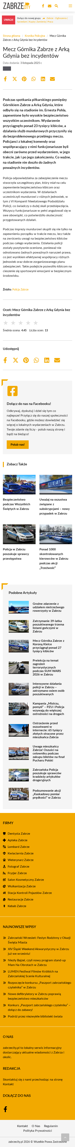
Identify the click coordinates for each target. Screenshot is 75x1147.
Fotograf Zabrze (18, 866)
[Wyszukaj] (56, 6)
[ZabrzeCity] (16, 6)
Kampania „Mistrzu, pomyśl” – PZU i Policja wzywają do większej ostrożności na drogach (48, 709)
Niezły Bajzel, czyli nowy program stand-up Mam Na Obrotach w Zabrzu (37, 963)
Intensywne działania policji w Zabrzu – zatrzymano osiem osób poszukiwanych (48, 689)
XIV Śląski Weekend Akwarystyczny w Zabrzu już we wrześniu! (38, 951)
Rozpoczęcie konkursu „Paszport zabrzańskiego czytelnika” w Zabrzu (39, 985)
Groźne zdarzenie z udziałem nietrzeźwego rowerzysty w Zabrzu (48, 607)
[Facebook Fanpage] (43, 6)
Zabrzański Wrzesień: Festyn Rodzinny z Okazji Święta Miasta (39, 940)
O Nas (36, 1126)
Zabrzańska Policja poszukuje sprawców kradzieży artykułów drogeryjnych (47, 775)
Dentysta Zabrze (19, 833)
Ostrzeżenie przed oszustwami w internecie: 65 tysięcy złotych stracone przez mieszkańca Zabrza (48, 730)
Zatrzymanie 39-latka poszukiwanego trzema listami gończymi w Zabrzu (48, 626)
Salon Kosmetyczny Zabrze (26, 879)
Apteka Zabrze (17, 840)
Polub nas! (18, 444)
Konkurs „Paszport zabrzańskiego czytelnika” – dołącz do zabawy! (39, 1007)
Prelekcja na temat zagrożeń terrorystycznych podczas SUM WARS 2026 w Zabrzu (47, 667)
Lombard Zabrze (18, 846)
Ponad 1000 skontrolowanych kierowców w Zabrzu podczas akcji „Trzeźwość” (53, 559)
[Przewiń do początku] (65, 1137)
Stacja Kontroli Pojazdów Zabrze (30, 892)
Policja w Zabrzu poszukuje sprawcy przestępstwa (16, 554)
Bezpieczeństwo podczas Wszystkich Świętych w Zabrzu (16, 504)
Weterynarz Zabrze (20, 860)
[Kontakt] (49, 6)
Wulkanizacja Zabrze (22, 886)
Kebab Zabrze (17, 906)
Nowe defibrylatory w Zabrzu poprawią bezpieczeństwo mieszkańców (34, 996)
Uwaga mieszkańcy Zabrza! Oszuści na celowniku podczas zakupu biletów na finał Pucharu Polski (48, 753)
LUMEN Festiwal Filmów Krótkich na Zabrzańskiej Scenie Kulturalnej (33, 974)
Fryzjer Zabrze (17, 873)
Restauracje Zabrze (20, 899)
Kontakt (8, 1084)
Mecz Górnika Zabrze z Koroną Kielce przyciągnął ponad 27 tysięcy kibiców (48, 646)
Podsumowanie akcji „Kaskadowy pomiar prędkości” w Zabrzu (47, 794)
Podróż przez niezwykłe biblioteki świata (35, 1016)
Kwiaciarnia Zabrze (20, 853)
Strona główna (11, 36)
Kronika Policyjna (35, 36)
